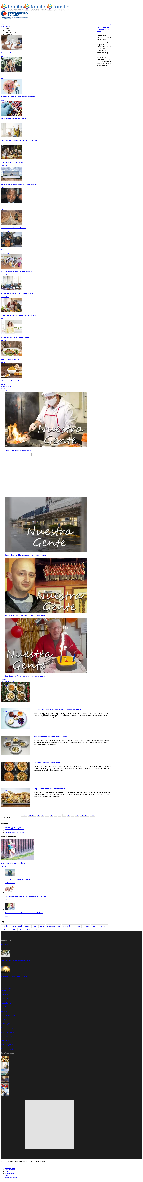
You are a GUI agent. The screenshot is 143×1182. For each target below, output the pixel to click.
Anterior (32, 815)
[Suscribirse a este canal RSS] (111, 25)
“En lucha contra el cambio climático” (17, 879)
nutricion (103, 926)
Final (92, 815)
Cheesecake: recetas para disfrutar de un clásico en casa (58, 709)
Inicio (24, 815)
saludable (12, 929)
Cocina (5, 685)
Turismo (7, 1175)
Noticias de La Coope (11, 1177)
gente (42, 926)
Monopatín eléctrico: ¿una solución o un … (15, 960)
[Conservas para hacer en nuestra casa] (15, 701)
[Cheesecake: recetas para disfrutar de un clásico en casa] (15, 728)
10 (77, 815)
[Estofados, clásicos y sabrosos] (15, 780)
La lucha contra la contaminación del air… (15, 976)
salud (4, 929)
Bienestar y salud (10, 1168)
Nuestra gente (9, 1173)
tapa (20, 929)
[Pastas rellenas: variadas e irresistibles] (15, 754)
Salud (6, 900)
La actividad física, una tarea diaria (13, 863)
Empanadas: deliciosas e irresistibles (49, 789)
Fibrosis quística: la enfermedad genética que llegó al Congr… (26, 896)
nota (78, 926)
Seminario (4, 944)
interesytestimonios (53, 926)
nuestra (94, 926)
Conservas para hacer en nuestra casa (104, 29)
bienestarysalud (17, 926)
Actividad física (5, 866)
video (36, 929)
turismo (28, 929)
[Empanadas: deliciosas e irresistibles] (15, 806)
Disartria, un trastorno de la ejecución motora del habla (24, 913)
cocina (27, 926)
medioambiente (68, 926)
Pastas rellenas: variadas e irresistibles (50, 737)
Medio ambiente (10, 883)
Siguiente (84, 815)
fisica (34, 926)
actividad (5, 926)
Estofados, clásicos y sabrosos (47, 763)
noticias (86, 926)
